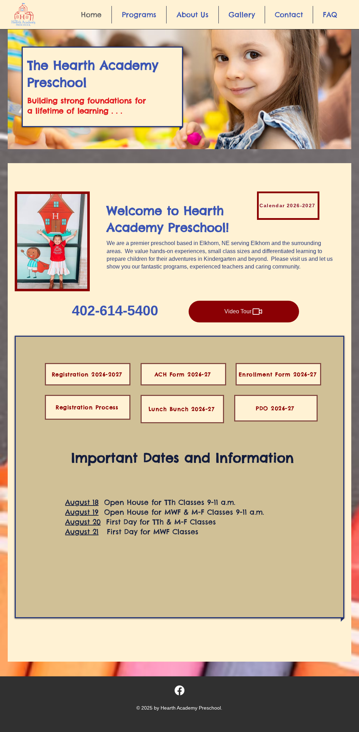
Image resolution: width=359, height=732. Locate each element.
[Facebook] (179, 690)
